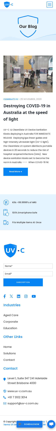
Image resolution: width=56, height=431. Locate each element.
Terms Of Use (10, 424)
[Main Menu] (50, 5)
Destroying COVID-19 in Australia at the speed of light (26, 112)
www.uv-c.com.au (19, 391)
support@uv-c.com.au (22, 403)
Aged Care (10, 315)
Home (7, 347)
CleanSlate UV (10, 99)
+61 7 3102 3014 (17, 397)
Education (10, 328)
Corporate (10, 322)
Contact (9, 360)
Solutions (9, 353)
